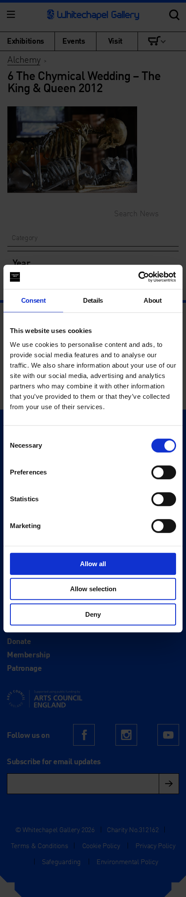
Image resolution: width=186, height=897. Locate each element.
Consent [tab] (33, 300)
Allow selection (93, 589)
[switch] (163, 472)
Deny (93, 614)
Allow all (93, 563)
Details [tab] (93, 300)
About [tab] (152, 300)
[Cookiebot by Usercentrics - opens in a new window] (138, 276)
